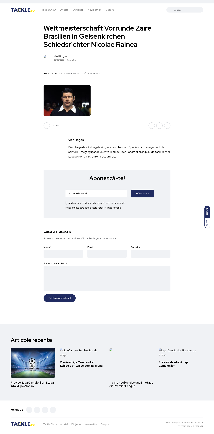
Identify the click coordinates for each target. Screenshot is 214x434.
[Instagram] (45, 410)
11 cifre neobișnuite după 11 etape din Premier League (131, 384)
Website (135, 247)
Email (90, 247)
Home (47, 73)
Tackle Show (49, 9)
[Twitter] (37, 410)
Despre (110, 9)
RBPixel (199, 426)
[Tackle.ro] (23, 10)
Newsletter (94, 9)
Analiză (64, 9)
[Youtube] (53, 410)
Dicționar (78, 9)
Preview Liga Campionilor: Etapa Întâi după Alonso (32, 384)
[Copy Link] (169, 59)
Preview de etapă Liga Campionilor (173, 363)
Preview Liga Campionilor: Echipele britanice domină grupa (81, 363)
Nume (47, 247)
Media (58, 73)
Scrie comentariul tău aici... (58, 263)
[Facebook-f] (29, 410)
